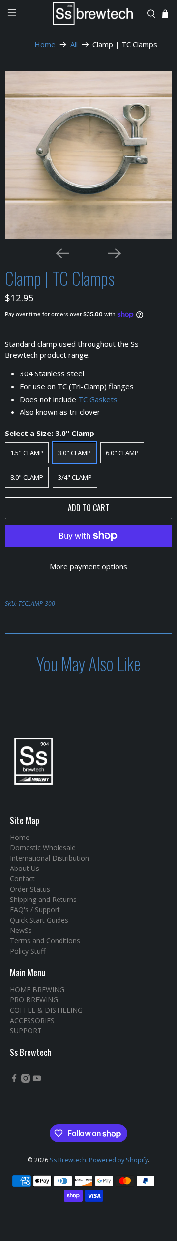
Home (45, 44)
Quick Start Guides (39, 920)
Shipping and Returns (43, 899)
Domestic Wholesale (43, 847)
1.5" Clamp (26, 452)
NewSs (21, 930)
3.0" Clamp (74, 452)
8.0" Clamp (26, 477)
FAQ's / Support (35, 909)
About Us (24, 868)
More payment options (88, 566)
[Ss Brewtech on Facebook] (14, 1080)
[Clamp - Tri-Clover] (88, 155)
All (74, 44)
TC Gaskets (98, 399)
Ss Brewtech (68, 1160)
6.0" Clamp (122, 452)
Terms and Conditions (45, 940)
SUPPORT (26, 1030)
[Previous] (62, 253)
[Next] (114, 253)
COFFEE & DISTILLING (46, 1010)
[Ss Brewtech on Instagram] (25, 1080)
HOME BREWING (37, 989)
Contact (22, 878)
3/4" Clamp (75, 477)
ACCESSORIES (32, 1020)
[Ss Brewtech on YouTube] (36, 1080)
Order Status (30, 889)
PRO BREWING (34, 999)
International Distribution (49, 858)
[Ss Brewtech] (88, 13)
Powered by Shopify (118, 1160)
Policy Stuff (27, 951)
